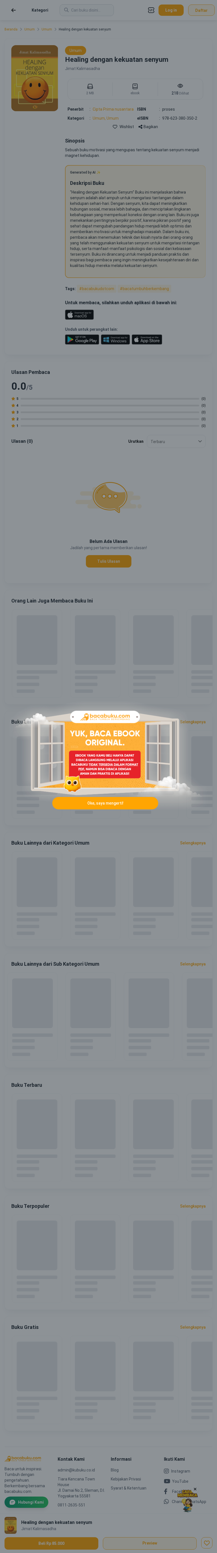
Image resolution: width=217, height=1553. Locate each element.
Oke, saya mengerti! (105, 803)
